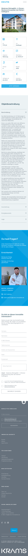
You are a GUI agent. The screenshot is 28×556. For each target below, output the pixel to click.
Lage (2, 219)
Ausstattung (5, 207)
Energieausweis (6, 213)
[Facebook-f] (2, 522)
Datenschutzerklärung (9, 386)
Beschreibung (5, 112)
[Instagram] (5, 522)
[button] (3, 23)
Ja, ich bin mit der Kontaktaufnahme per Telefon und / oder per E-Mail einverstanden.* (15, 381)
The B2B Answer (20, 542)
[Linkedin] (8, 522)
